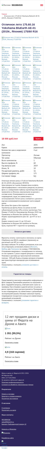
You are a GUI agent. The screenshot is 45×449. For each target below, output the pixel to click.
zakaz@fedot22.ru (8, 422)
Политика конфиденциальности (13, 382)
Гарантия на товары (22, 274)
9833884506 (17, 5)
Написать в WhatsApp (9, 429)
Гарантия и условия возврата (11, 396)
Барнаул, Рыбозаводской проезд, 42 (14, 424)
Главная (4, 14)
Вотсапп (34, 247)
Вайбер (4, 249)
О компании (6, 408)
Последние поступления (10, 399)
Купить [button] (38, 139)
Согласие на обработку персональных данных (17, 385)
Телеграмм (15, 249)
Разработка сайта (8, 438)
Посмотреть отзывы (11, 342)
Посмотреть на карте (9, 410)
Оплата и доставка (8, 394)
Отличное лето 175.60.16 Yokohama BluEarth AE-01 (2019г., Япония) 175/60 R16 (21, 17)
